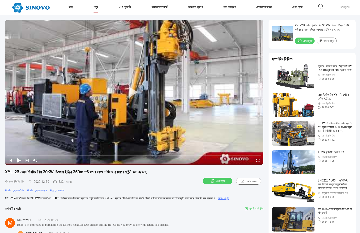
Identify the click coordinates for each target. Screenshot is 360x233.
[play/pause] (19, 160)
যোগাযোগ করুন (264, 7)
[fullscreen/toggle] (258, 160)
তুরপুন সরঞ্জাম (58, 190)
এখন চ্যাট (297, 7)
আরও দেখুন (223, 198)
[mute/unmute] (35, 160)
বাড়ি (71, 7)
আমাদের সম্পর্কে (160, 7)
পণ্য (96, 7)
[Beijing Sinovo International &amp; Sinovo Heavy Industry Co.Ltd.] (30, 7)
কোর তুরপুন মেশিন (15, 190)
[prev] (10, 160)
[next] (27, 160)
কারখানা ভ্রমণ (195, 7)
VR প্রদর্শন (125, 7)
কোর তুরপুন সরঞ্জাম (38, 190)
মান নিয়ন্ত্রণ (230, 7)
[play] (134, 92)
